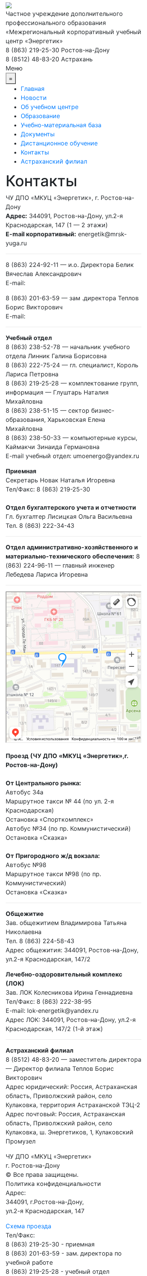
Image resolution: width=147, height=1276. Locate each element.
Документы (38, 134)
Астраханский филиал (54, 161)
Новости (34, 97)
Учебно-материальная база (61, 125)
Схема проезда (28, 1226)
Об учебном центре (49, 107)
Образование (40, 116)
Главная (32, 88)
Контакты (35, 152)
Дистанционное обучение (59, 143)
